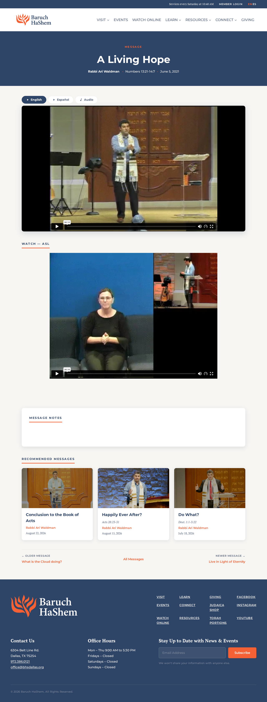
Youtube (245, 618)
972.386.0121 (20, 661)
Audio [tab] (88, 100)
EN (250, 4)
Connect (187, 605)
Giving (247, 20)
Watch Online (146, 20)
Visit (161, 597)
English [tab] (36, 100)
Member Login (231, 4)
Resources (189, 618)
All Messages (133, 559)
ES (254, 4)
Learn (184, 597)
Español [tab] (63, 100)
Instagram (246, 605)
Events (121, 20)
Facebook (246, 597)
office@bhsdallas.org (27, 667)
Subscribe (242, 653)
